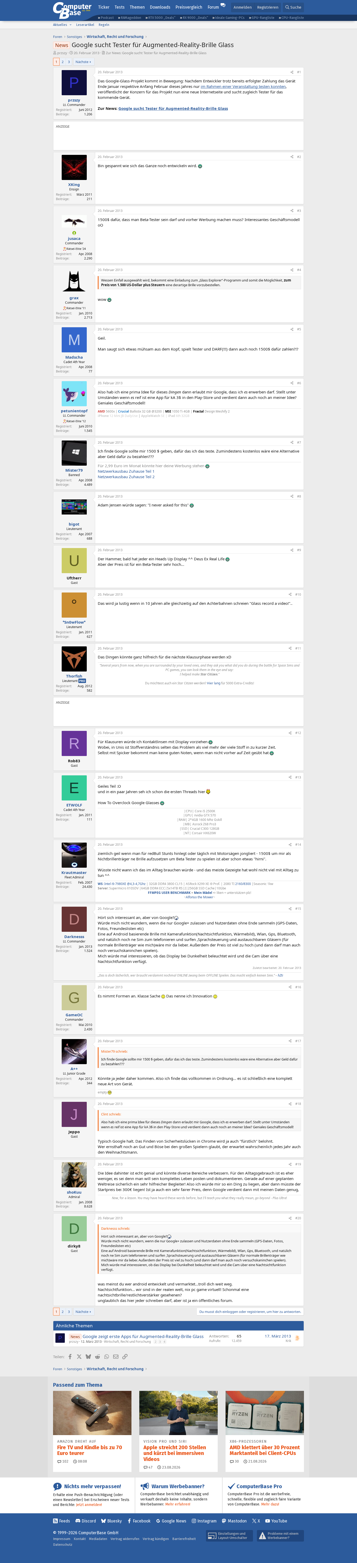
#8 (299, 496)
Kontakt (80, 1539)
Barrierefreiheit (184, 1539)
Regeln (104, 25)
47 (150, 1467)
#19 (298, 1164)
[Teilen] (292, 72)
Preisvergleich (188, 7)
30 (236, 1461)
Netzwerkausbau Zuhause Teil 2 (126, 476)
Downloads (160, 7)
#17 (298, 1041)
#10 (298, 594)
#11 (298, 648)
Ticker (104, 7)
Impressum (61, 1539)
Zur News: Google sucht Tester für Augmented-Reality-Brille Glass (156, 52)
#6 (299, 383)
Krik (288, 1341)
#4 (299, 270)
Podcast (107, 18)
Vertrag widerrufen (125, 1539)
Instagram (207, 1521)
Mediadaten (98, 1539)
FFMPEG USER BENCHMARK (169, 892)
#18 (298, 1104)
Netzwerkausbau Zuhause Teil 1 (126, 471)
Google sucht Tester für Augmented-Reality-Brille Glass (173, 108)
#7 (299, 442)
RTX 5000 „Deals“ (161, 18)
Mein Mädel (203, 892)
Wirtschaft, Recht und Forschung (127, 1341)
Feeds (64, 1521)
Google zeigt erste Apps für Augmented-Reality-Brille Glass (143, 1336)
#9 (299, 550)
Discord (89, 1521)
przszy (62, 52)
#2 (299, 157)
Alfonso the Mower (199, 897)
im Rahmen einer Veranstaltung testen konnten (243, 86)
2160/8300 (243, 884)
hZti (280, 975)
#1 (299, 72)
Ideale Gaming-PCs (230, 18)
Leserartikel (85, 25)
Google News (174, 1521)
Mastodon (237, 1521)
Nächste (82, 61)
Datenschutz (62, 1545)
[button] (70, 25)
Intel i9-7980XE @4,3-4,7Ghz (125, 884)
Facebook (142, 1521)
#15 (298, 908)
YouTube (279, 1521)
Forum (213, 7)
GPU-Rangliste (263, 18)
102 (64, 1461)
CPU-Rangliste (292, 18)
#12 (298, 733)
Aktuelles (60, 25)
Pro (82, 681)
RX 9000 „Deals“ (195, 18)
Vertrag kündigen (156, 1539)
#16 (298, 987)
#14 (298, 844)
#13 (298, 777)
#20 (298, 1218)
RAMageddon (131, 18)
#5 (299, 329)
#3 (299, 210)
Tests (119, 7)
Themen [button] (137, 7)
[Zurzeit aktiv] (74, 232)
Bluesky (114, 1521)
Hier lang (213, 683)
